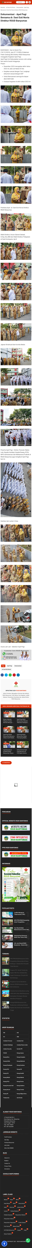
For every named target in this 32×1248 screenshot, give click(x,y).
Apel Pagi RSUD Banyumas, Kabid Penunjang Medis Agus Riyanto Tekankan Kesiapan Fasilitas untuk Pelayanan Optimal (22, 736)
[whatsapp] (10, 675)
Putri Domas (7, 1226)
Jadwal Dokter (21, 1207)
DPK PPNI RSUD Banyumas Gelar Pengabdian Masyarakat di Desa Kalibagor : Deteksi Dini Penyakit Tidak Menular (21, 921)
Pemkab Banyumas (9, 1142)
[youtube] (22, 1244)
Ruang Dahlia (6, 1061)
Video (26, 1230)
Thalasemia (6, 1097)
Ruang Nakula (20, 1077)
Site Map (6, 1139)
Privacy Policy (7, 1166)
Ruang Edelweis (21, 1061)
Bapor (12, 1199)
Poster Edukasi (22, 1222)
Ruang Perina (20, 1081)
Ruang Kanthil (20, 1073)
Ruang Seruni (6, 1089)
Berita (18, 1199)
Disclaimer (7, 1169)
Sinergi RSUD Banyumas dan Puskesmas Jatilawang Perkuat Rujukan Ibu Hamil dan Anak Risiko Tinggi (20, 1006)
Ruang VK (5, 1093)
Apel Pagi (9, 666)
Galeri (6, 1207)
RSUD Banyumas (21, 1241)
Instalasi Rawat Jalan (22, 1045)
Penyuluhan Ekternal (20, 1215)
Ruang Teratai (20, 1089)
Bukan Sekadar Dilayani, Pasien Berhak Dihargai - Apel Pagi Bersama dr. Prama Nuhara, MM (8, 721)
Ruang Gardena (21, 1065)
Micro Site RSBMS (9, 1148)
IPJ (4, 1036)
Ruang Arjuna (20, 1053)
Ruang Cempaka (21, 1057)
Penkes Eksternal (15, 1211)
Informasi (12, 1207)
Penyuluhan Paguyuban (10, 1222)
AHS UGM (6, 1145)
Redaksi (6, 1160)
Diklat (15, 1203)
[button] (4, 1243)
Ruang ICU (6, 1073)
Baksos (6, 1199)
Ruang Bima (6, 1057)
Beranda (3, 7)
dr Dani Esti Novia (10, 7)
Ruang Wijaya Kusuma (22, 1093)
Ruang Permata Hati (8, 1085)
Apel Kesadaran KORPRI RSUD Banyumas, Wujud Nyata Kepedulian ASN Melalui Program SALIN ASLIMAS (9, 751)
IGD (18, 1032)
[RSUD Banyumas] (7, 3)
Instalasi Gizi (20, 1041)
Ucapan (19, 1230)
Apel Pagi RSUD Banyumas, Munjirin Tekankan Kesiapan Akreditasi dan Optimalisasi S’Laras (22, 721)
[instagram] (20, 1244)
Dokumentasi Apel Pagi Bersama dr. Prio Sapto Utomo (22, 751)
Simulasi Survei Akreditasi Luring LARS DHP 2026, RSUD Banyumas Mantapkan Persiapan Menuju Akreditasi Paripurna (19, 994)
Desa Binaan (7, 1203)
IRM (18, 1036)
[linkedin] (18, 675)
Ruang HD (19, 1069)
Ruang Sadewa (20, 1085)
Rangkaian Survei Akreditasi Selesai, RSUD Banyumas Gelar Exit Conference (19, 984)
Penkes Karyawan (9, 1215)
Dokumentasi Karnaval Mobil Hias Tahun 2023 (20, 936)
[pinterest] (14, 675)
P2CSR (5, 1053)
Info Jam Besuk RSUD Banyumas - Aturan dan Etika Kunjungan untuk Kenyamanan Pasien (20, 944)
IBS (4, 1032)
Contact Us (7, 1163)
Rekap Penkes (17, 1226)
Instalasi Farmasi (7, 1041)
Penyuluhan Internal (9, 1218)
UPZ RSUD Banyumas (9, 1230)
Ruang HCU (6, 1069)
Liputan (6, 1211)
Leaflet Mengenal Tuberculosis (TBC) (19, 913)
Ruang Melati (6, 1077)
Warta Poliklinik (8, 1234)
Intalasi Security (7, 1049)
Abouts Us (7, 1158)
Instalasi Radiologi (8, 1045)
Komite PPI (19, 1049)
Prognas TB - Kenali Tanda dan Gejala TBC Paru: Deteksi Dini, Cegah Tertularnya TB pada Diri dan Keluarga (19, 974)
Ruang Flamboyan (7, 1065)
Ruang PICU (6, 1081)
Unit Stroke (19, 1097)
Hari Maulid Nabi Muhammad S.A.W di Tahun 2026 (22, 929)
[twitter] (6, 675)
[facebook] (2, 675)
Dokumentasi (18, 666)
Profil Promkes (8, 1137)
